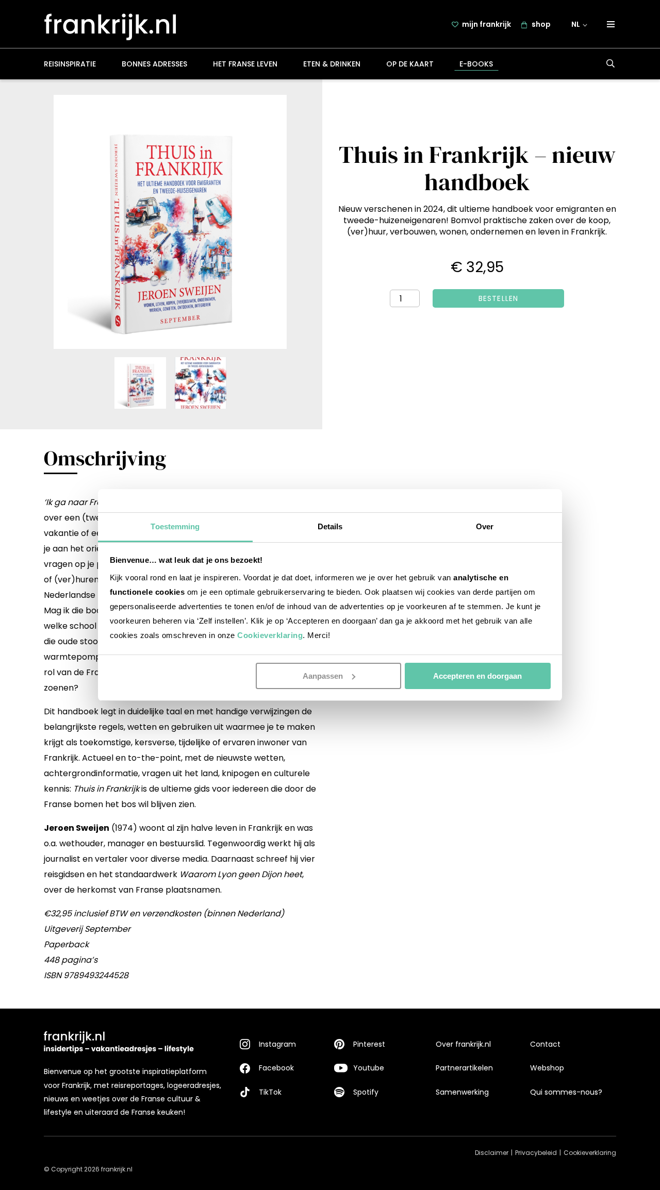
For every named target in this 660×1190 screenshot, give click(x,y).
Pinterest (369, 1044)
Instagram (277, 1044)
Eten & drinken (331, 64)
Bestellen (498, 298)
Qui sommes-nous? (566, 1092)
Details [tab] (330, 526)
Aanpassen (323, 676)
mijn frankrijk (486, 24)
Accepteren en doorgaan (477, 676)
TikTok (270, 1092)
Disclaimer (491, 1152)
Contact (545, 1044)
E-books (476, 64)
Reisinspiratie (70, 64)
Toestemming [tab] (175, 526)
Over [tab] (484, 526)
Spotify (365, 1092)
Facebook (276, 1068)
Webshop (547, 1068)
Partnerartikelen (464, 1068)
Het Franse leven (245, 64)
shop (541, 24)
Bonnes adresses (154, 64)
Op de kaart (410, 64)
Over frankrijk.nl (463, 1044)
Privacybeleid (536, 1152)
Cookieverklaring (270, 635)
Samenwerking (462, 1092)
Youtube (368, 1068)
